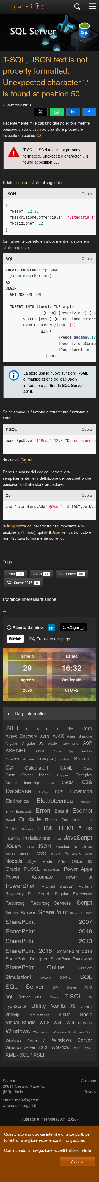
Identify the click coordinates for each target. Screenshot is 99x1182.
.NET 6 (52, 728)
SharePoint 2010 (49, 931)
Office (62, 861)
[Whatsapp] (57, 112)
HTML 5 (70, 827)
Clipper (62, 775)
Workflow (60, 1047)
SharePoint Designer (27, 958)
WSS (77, 1048)
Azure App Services (73, 751)
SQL (86, 976)
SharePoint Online (35, 967)
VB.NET (86, 1006)
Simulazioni (18, 976)
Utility (38, 1005)
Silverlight (84, 968)
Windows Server (72, 1039)
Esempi (82, 810)
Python (85, 886)
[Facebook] (89, 112)
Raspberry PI (19, 894)
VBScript (13, 1014)
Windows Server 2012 (26, 1047)
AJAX (58, 736)
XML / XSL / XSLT (25, 1054)
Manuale (25, 853)
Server (28, 912)
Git (90, 820)
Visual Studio (21, 1022)
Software (45, 978)
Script (84, 902)
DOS (59, 791)
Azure (39, 751)
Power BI (79, 877)
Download (81, 791)
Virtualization (39, 1014)
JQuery (13, 845)
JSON (44, 845)
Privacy (90, 1091)
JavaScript (78, 837)
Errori (43, 810)
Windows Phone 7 (25, 1040)
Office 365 (82, 861)
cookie (38, 1134)
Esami (61, 810)
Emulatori (86, 802)
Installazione (37, 837)
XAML (88, 1048)
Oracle (13, 868)
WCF (45, 1022)
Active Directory (21, 736)
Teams (54, 997)
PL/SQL (32, 869)
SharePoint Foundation (71, 958)
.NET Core (78, 728)
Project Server (57, 886)
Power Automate (29, 876)
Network (73, 853)
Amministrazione (79, 736)
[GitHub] (15, 639)
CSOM (67, 782)
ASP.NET (16, 750)
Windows (18, 1031)
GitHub (12, 828)
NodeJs (14, 860)
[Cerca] (77, 7)
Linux (86, 846)
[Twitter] (41, 112)
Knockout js (66, 846)
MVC (41, 853)
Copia (87, 194)
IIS (89, 828)
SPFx (65, 977)
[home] (24, 9)
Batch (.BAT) (46, 758)
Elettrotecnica (55, 800)
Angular (11, 743)
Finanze (51, 819)
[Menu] (92, 7)
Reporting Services (51, 903)
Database (18, 790)
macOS (10, 854)
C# (38, 135)
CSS (87, 781)
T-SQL (82, 373)
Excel (10, 819)
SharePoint (53, 911)
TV (90, 997)
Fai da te (30, 818)
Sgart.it (9, 1080)
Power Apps (78, 868)
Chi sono (88, 1080)
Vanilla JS (63, 1005)
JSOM (30, 847)
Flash (65, 819)
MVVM (56, 853)
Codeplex (84, 775)
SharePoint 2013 (49, 940)
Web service (79, 1022)
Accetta (77, 1161)
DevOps (43, 792)
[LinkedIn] (73, 112)
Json (37, 129)
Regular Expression (73, 894)
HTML (46, 827)
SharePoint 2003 (81, 913)
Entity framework (19, 811)
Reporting (15, 903)
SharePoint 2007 (49, 921)
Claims (88, 768)
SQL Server (25, 986)
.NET (12, 727)
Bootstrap (65, 759)
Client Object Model (28, 775)
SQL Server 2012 (72, 987)
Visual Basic (75, 1014)
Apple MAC (70, 744)
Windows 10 (41, 1032)
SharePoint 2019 (74, 951)
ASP (87, 743)
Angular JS (32, 743)
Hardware (28, 829)
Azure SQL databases (20, 759)
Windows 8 (61, 1032)
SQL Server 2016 (25, 997)
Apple (52, 743)
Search (12, 912)
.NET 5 (32, 728)
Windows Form (82, 1032)
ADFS (44, 736)
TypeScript (16, 1006)
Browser (83, 758)
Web (58, 1022)
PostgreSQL (52, 870)
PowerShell (21, 885)
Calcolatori (36, 767)
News (88, 854)
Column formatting (22, 782)
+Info (86, 1150)
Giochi (78, 819)
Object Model (40, 861)
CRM (51, 783)
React (43, 893)
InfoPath (13, 838)
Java (57, 838)
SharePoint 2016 (29, 950)
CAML (66, 768)
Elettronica (17, 800)
